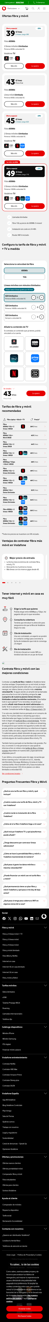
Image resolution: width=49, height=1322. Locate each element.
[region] (24, 1289)
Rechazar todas (24, 1316)
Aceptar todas (24, 1308)
